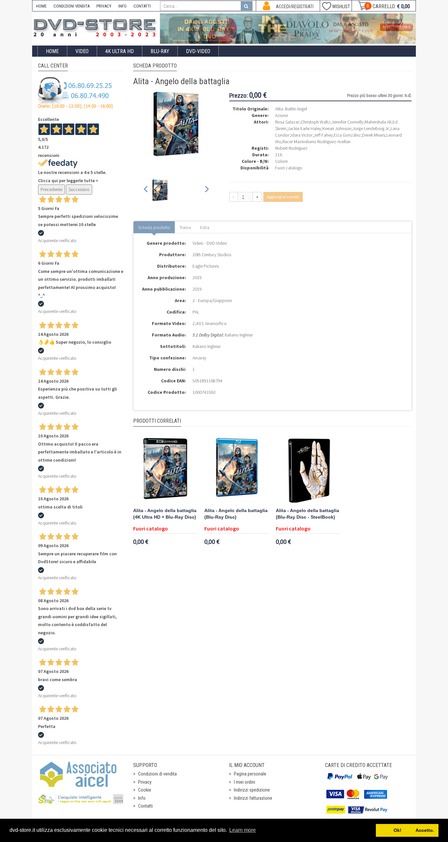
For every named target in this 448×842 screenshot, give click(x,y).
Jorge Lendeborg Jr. (371, 128)
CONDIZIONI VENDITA (71, 6)
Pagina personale (250, 773)
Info (142, 798)
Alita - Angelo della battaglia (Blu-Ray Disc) (236, 514)
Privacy (145, 782)
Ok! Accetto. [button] (407, 830)
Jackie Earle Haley (304, 128)
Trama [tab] (185, 227)
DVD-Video (198, 51)
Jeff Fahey (323, 135)
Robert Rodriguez (291, 148)
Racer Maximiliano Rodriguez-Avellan (316, 141)
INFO (122, 6)
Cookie (144, 790)
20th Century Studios (212, 255)
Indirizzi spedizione (252, 790)
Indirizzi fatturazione (253, 798)
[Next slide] (206, 190)
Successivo (79, 189)
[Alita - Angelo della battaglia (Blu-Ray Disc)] (236, 470)
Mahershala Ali (378, 122)
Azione (281, 115)
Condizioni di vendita (157, 773)
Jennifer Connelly (347, 122)
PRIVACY (104, 6)
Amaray (199, 358)
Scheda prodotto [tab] (154, 227)
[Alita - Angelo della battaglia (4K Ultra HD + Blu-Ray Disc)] (165, 470)
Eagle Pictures (206, 266)
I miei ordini (244, 782)
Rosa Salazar (287, 122)
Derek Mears (373, 135)
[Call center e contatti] (75, 93)
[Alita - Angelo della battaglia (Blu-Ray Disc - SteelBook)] (308, 470)
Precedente (51, 189)
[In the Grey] (288, 28)
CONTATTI (142, 6)
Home (52, 51)
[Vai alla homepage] (96, 27)
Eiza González (347, 135)
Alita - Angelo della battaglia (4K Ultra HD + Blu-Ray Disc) (164, 514)
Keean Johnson (336, 128)
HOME (41, 6)
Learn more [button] (242, 830)
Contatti (145, 806)
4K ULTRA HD (119, 51)
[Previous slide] (146, 190)
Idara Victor (302, 135)
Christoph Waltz (315, 122)
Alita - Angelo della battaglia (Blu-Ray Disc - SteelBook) (307, 514)
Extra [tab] (204, 227)
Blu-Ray (160, 51)
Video (82, 51)
